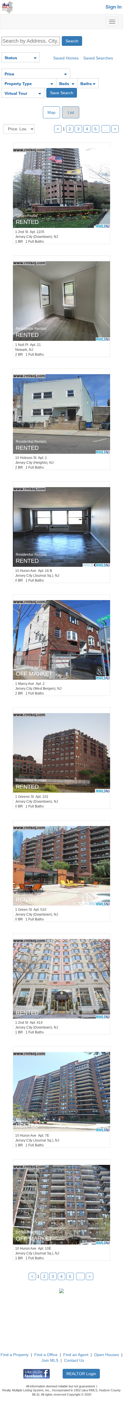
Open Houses (106, 1354)
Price (9, 74)
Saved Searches (98, 58)
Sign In (114, 7)
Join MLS (49, 1360)
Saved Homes (66, 58)
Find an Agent (75, 1354)
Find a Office (45, 1354)
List (70, 112)
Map (51, 112)
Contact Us (74, 1360)
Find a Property (15, 1354)
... (106, 129)
